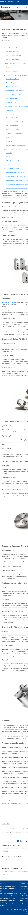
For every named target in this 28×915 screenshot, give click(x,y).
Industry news (6, 823)
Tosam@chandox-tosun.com (11, 1)
